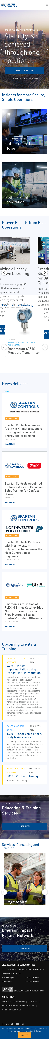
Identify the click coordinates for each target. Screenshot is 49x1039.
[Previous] (2, 49)
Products (6, 1001)
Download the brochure (24, 78)
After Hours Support (12, 1010)
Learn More (24, 948)
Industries (20, 1001)
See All (7, 391)
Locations (32, 1001)
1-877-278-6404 (32, 977)
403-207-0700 (14, 973)
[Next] (47, 49)
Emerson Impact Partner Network (18, 1005)
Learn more (24, 70)
